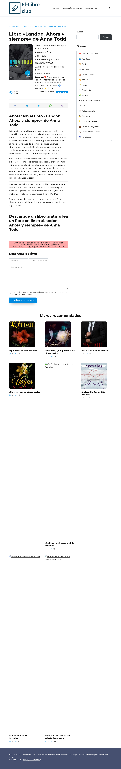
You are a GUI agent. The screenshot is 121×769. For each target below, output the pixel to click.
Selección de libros (72, 8)
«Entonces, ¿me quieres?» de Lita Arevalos (60, 351)
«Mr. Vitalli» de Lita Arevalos (95, 350)
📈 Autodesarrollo (87, 111)
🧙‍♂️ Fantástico (85, 69)
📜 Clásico (83, 64)
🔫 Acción (83, 80)
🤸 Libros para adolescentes (91, 132)
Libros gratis (92, 8)
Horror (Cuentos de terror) (91, 100)
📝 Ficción (83, 85)
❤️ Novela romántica (88, 54)
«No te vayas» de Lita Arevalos (24, 392)
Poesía (82, 106)
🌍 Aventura (84, 59)
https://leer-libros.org (32, 760)
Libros (56, 8)
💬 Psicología (85, 90)
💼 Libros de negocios (89, 126)
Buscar (79, 32)
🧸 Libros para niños (88, 74)
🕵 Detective (85, 116)
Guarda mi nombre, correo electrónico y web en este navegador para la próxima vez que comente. (39, 293)
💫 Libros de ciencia (88, 121)
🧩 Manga (83, 95)
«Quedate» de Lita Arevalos (23, 350)
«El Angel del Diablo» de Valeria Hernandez (57, 736)
